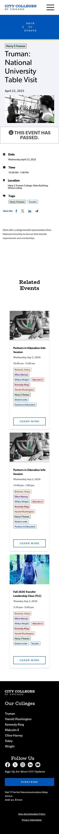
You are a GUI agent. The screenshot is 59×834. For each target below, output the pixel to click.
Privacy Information (32, 820)
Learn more (29, 421)
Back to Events (30, 27)
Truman (10, 713)
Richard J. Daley (22, 370)
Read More (29, 327)
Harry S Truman (15, 46)
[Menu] (50, 7)
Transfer (33, 202)
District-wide (21, 400)
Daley (9, 741)
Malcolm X (38, 380)
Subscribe (29, 782)
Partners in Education (25, 405)
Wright (10, 746)
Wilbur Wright (22, 380)
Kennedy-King (22, 385)
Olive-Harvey (21, 375)
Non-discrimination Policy (31, 814)
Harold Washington (24, 390)
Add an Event (13, 800)
